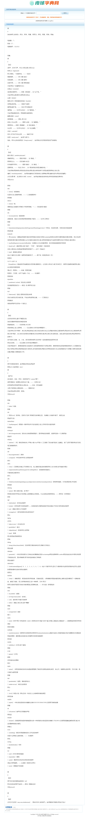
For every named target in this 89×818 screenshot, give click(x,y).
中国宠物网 (70, 809)
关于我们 (40, 815)
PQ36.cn (48, 814)
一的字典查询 (8, 809)
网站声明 (44, 815)
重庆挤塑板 (34, 809)
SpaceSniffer (58, 809)
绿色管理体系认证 (16, 809)
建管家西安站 (64, 809)
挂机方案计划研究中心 (42, 809)
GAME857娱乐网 (28, 809)
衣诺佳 (22, 809)
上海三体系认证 (51, 809)
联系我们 (49, 815)
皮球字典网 (43, 814)
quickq (8, 810)
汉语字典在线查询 (11, 9)
